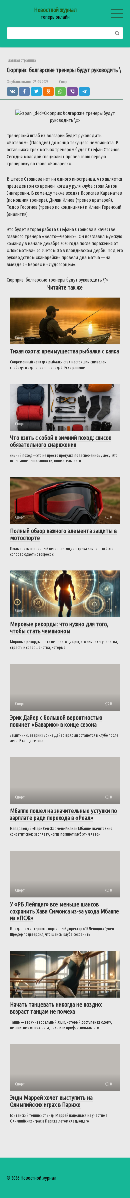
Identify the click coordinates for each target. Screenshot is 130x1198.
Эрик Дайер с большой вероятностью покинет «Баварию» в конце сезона (56, 721)
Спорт (64, 81)
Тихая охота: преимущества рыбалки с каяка (64, 351)
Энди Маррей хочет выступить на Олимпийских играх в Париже (51, 1101)
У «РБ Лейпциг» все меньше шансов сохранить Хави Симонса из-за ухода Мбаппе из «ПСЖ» (64, 911)
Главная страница (21, 60)
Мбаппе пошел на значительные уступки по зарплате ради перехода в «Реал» (63, 814)
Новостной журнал (55, 9)
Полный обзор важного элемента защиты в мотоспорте (63, 534)
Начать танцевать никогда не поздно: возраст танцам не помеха (56, 1008)
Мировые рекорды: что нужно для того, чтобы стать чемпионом (59, 627)
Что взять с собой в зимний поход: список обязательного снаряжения (60, 441)
